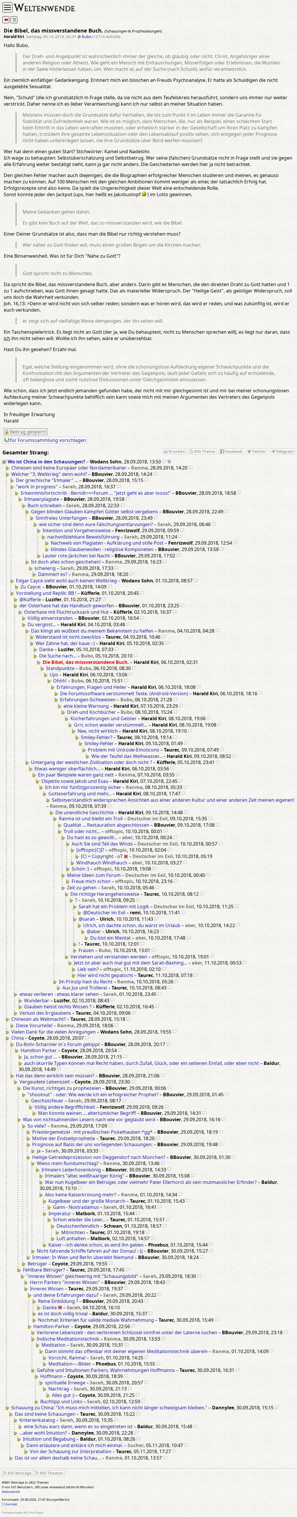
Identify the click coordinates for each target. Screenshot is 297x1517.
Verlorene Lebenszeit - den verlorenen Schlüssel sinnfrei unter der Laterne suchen (127, 1332)
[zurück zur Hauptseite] (5, 19)
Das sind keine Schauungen (45, 1414)
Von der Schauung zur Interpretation (70, 1451)
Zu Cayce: (31, 587)
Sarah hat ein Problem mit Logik (114, 906)
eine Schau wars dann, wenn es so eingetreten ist (78, 1426)
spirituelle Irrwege (65, 1382)
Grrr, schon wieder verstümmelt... (110, 725)
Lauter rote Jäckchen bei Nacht (76, 555)
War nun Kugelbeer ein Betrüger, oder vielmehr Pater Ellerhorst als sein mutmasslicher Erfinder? (151, 1182)
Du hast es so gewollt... (92, 837)
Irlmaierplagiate (41, 499)
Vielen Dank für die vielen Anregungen (53, 1032)
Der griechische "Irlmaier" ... (47, 480)
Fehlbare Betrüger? (44, 1270)
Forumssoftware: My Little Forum (22, 1512)
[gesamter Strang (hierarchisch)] (13, 19)
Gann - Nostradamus (76, 1207)
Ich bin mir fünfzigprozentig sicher (83, 787)
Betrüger (37, 1263)
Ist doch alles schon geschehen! (66, 562)
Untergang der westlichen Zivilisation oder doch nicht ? (91, 762)
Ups (54, 674)
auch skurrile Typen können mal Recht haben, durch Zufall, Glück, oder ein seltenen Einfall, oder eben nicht (141, 1063)
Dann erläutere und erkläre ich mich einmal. (74, 1445)
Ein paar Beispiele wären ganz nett (76, 775)
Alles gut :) (63, 1395)
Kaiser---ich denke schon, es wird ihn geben (96, 1245)
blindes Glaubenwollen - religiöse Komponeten (102, 549)
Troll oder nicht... (82, 831)
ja (39, 1151)
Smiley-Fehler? (96, 737)
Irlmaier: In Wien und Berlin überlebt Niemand (82, 1257)
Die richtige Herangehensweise (104, 894)
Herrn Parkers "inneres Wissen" (65, 1282)
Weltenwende (44, 7)
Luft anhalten (71, 1238)
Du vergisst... (42, 624)
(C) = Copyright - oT (102, 856)
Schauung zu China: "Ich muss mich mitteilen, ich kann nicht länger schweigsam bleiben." (109, 1407)
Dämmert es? (52, 574)
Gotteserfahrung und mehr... (79, 793)
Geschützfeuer (47, 1100)
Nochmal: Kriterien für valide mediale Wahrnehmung (96, 1320)
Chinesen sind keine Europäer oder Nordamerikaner (68, 468)
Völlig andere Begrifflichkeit (65, 1107)
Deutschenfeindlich (78, 1226)
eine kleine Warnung (86, 706)
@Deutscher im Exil (104, 912)
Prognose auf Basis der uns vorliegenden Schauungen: (92, 1144)
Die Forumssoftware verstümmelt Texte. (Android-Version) (124, 693)
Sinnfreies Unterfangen (61, 518)
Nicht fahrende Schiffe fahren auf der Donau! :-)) (90, 1251)
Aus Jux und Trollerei (84, 988)
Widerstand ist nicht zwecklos (68, 637)
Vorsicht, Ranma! (67, 1358)
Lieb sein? (88, 969)
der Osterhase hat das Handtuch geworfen (66, 605)
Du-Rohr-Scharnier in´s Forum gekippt (58, 1044)
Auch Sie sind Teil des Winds (102, 844)
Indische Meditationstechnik (68, 1339)
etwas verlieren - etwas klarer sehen (59, 994)
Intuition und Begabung (49, 1439)
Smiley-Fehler (99, 743)
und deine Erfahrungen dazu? (66, 1295)
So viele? (37, 1126)
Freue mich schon (91, 881)
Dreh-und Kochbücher (91, 712)
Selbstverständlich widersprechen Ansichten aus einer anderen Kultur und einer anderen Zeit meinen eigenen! (173, 800)
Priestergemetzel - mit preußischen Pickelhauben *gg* (92, 1132)
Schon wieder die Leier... (79, 1219)
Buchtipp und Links (61, 1401)
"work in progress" (37, 486)
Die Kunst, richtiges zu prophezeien (62, 1088)
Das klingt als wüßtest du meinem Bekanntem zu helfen (92, 631)
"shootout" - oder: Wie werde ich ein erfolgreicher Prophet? (93, 1094)
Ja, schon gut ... (40, 1057)
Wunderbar (36, 1000)
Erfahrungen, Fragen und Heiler (91, 687)
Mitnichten (73, 1232)
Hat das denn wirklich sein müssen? (55, 1075)
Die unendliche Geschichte (84, 812)
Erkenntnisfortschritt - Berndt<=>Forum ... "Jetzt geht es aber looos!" (96, 493)
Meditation (53, 1345)
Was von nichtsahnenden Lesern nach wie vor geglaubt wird (89, 1119)
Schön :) (80, 869)
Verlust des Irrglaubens (45, 1013)
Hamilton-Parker (51, 1326)
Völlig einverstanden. (51, 618)
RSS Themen (51, 1473)
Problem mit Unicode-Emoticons (123, 750)
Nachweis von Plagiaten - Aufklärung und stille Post (107, 543)
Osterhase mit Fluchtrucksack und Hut (66, 612)
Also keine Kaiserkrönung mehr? (80, 1194)
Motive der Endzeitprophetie (63, 1138)
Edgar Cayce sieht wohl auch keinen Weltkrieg (66, 580)
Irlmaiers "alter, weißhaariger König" (84, 1176)
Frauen (86, 950)
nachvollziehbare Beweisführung (83, 537)
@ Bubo (84, 36)
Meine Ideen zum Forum (94, 875)
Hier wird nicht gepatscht (105, 975)
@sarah (87, 919)
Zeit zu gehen (82, 887)
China (17, 1038)
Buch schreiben (44, 505)
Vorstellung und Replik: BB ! (46, 593)
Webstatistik (11, 1491)
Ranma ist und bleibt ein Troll (91, 818)
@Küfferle (30, 599)
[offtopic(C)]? (90, 850)
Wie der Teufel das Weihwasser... (126, 756)
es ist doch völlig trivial (63, 1313)
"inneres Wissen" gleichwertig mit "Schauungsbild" (82, 1276)
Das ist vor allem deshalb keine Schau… (58, 1458)
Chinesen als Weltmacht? (38, 1019)
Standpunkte (60, 668)
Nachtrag (58, 1389)
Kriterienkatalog (37, 1420)
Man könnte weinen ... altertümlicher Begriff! (87, 1113)
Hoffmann (51, 1376)
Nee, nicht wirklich (97, 731)
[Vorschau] (164, 461)
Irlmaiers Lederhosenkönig (71, 1169)
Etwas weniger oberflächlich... (67, 768)
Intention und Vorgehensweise (77, 530)
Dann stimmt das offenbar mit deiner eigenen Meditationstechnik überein (126, 1351)
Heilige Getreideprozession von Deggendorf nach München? (98, 1157)
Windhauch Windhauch (101, 862)
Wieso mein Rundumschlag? (68, 1163)
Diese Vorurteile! (34, 1025)
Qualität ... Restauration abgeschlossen (106, 825)
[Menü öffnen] (7, 7)
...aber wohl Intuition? (43, 1433)
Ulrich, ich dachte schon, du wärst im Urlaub (131, 925)
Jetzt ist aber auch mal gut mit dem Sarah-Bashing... (130, 963)
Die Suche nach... (57, 656)
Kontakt (11, 1504)
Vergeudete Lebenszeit (44, 1082)
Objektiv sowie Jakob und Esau (74, 781)
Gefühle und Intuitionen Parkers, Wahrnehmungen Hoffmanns (106, 1370)
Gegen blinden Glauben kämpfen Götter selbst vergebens (94, 511)
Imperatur (59, 1213)
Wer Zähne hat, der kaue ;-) (65, 643)
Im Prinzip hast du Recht (86, 981)
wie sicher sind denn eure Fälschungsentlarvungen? (96, 524)
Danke (46, 649)
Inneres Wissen (47, 1288)
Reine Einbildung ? (58, 1301)
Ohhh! (60, 681)
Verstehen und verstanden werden (108, 956)
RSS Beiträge (20, 1473)
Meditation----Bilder (69, 1364)
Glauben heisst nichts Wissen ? (57, 1006)
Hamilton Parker (39, 1050)
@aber (94, 931)
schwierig (45, 568)
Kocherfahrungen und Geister (103, 718)
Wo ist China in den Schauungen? (46, 461)
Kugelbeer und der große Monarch (86, 1201)
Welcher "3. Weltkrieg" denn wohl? (49, 474)
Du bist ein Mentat (110, 938)
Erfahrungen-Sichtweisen (88, 699)
